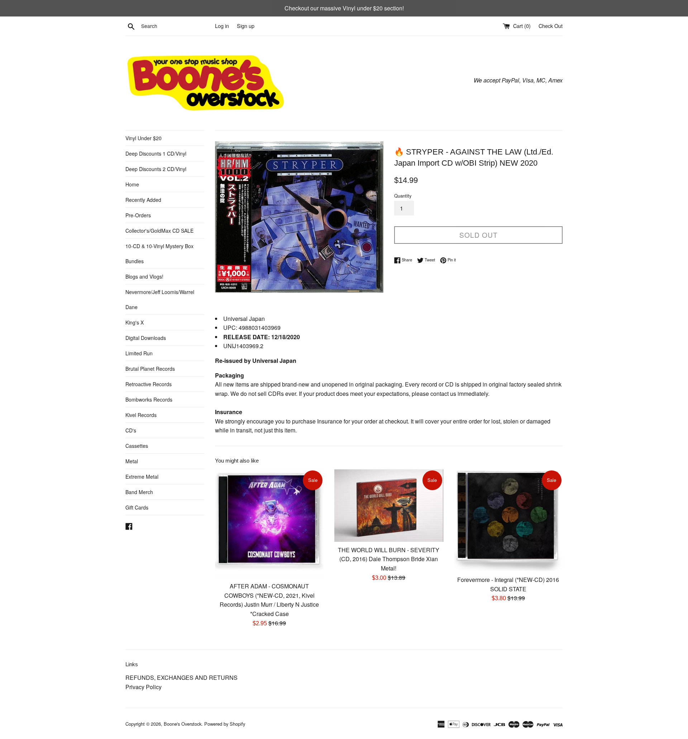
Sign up (245, 25)
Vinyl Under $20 (143, 138)
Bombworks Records (148, 399)
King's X (134, 322)
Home (132, 184)
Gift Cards (136, 507)
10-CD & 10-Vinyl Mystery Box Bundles (159, 253)
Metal (131, 461)
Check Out (551, 25)
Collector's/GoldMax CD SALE (159, 230)
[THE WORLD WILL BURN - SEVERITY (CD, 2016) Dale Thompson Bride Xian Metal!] (388, 505)
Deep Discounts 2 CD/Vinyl (155, 168)
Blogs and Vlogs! (144, 276)
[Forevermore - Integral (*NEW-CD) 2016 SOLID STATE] (508, 520)
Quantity (402, 195)
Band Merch (139, 492)
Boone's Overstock (182, 723)
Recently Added (143, 199)
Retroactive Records (148, 384)
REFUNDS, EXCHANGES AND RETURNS (181, 677)
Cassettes (136, 445)
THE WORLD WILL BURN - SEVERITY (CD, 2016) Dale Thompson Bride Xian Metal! (388, 559)
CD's (130, 430)
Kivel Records (141, 414)
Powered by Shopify (224, 723)
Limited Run (139, 353)
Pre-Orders (138, 215)
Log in (222, 25)
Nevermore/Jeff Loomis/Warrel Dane (159, 299)
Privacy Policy (143, 687)
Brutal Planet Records (150, 368)
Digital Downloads (145, 337)
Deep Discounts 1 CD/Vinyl (155, 153)
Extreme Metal (141, 476)
